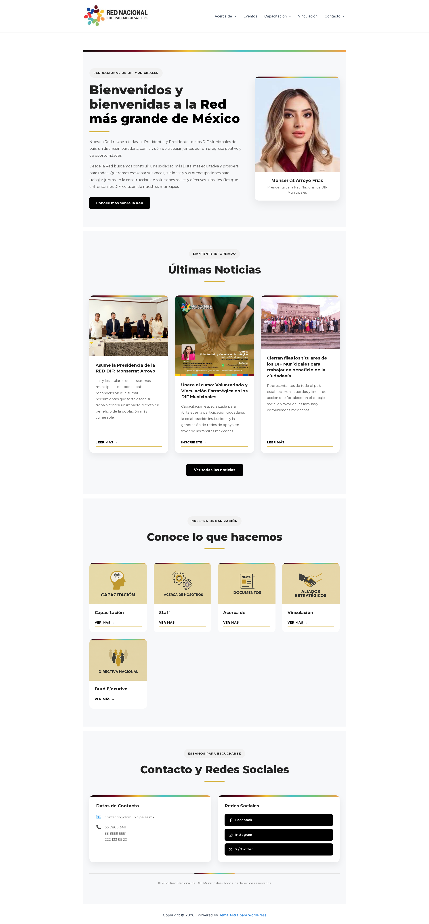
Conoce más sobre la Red (119, 203)
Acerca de (223, 16)
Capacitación (275, 16)
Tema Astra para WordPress (242, 915)
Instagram (243, 835)
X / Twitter (244, 849)
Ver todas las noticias (214, 470)
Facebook (243, 820)
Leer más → (107, 442)
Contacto (333, 16)
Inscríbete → (194, 442)
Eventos (250, 16)
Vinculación (308, 16)
